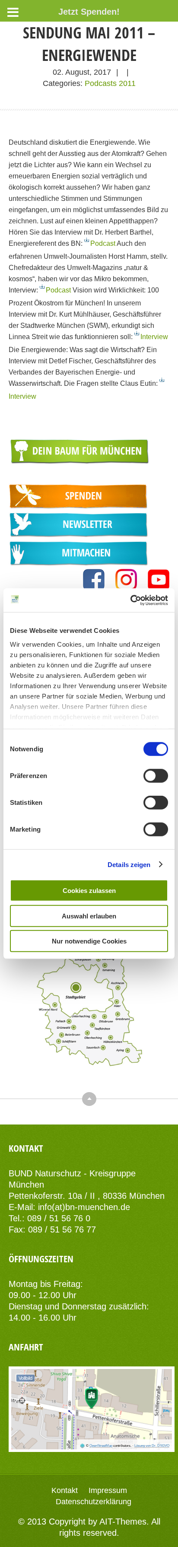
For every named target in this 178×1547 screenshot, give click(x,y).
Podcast (103, 243)
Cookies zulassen (89, 890)
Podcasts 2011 (110, 83)
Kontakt (64, 1490)
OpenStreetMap (100, 1446)
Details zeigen (129, 864)
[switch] (155, 776)
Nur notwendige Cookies (89, 941)
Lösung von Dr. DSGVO (151, 1446)
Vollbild (25, 1378)
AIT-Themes (122, 1521)
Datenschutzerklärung (93, 1501)
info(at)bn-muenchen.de (84, 1207)
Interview (154, 336)
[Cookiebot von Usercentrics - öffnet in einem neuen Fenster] (130, 600)
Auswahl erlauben (89, 915)
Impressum (108, 1490)
